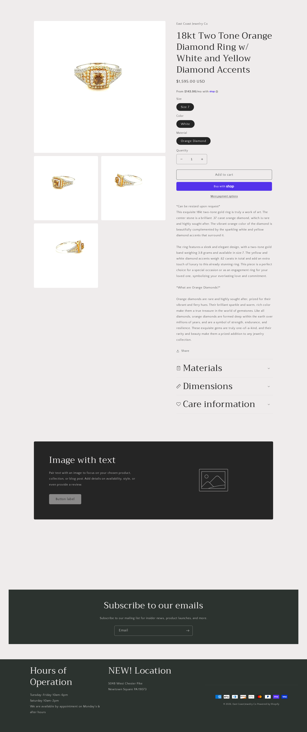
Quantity (182, 150)
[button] (224, 368)
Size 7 (185, 107)
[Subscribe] (188, 631)
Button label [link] (65, 499)
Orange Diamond (193, 141)
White (185, 124)
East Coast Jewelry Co (244, 704)
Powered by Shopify (268, 704)
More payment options (224, 196)
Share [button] (185, 351)
